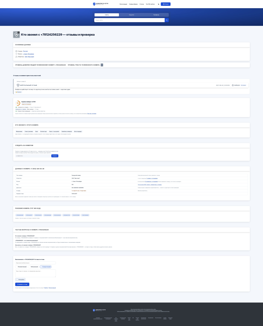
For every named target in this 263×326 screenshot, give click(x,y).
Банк (36, 131)
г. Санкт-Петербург (28, 54)
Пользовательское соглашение (108, 318)
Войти (46, 287)
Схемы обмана (133, 4)
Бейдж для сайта (129, 318)
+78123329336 (57, 215)
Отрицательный (46, 266)
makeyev (237, 85)
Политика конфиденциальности (97, 318)
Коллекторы (43, 131)
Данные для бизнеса (137, 318)
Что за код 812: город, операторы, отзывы (150, 184)
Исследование (158, 317)
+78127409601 (85, 215)
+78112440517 (29, 215)
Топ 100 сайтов (150, 4)
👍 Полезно (18, 92)
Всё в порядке (78, 131)
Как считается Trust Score (116, 319)
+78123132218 (38, 215)
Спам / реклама (29, 131)
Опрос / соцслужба (54, 131)
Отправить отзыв (22, 284)
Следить (55, 155)
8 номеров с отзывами (151, 181)
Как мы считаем (91, 113)
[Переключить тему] (158, 4)
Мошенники (19, 131)
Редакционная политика (123, 318)
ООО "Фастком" (29, 56)
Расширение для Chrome (143, 318)
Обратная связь (170, 318)
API (133, 317)
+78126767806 (75, 215)
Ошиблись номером (67, 131)
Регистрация (123, 4)
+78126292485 (19, 215)
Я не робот (21, 279)
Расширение (150, 317)
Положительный (22, 266)
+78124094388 (47, 215)
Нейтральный (34, 266)
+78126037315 (66, 215)
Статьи (142, 4)
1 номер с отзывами (152, 178)
